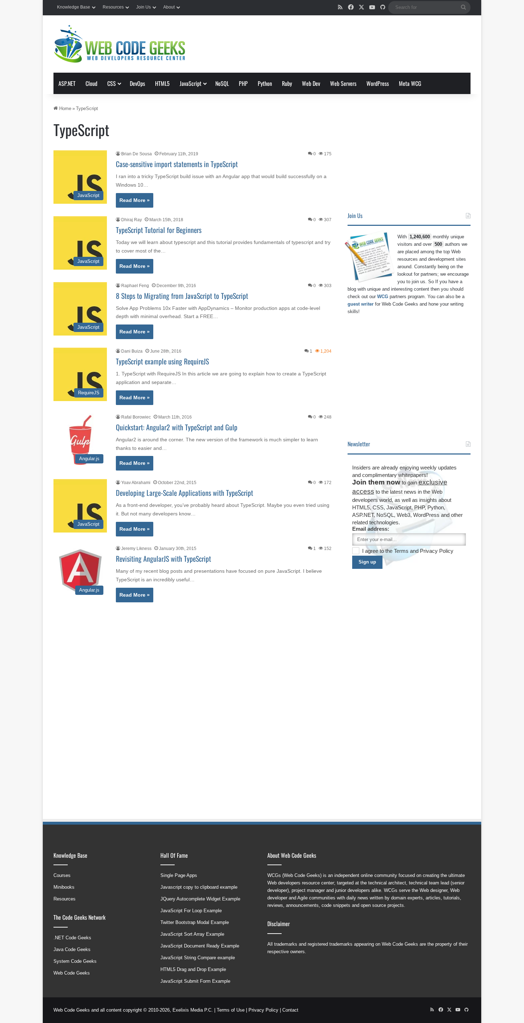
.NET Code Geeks (72, 937)
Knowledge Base (73, 7)
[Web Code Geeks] (119, 44)
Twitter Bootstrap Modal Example (194, 922)
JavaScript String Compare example (197, 957)
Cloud (91, 83)
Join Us (143, 7)
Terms (402, 551)
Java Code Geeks (72, 949)
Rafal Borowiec (136, 417)
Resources (113, 7)
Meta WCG (410, 83)
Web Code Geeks (71, 973)
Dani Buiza (132, 351)
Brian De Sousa (136, 153)
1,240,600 (420, 236)
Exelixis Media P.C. (193, 1010)
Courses (62, 875)
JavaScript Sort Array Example (192, 934)
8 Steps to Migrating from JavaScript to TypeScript (182, 295)
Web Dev (311, 83)
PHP (243, 83)
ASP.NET (67, 83)
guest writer (361, 304)
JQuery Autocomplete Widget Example (200, 899)
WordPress (377, 83)
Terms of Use (231, 1010)
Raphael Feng (135, 285)
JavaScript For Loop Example (191, 910)
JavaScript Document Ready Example (199, 946)
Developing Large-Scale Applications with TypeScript (184, 492)
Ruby (287, 83)
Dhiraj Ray (131, 219)
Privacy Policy (436, 551)
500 (438, 244)
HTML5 (162, 83)
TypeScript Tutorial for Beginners (158, 229)
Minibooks (64, 887)
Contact (290, 1010)
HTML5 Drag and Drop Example (193, 969)
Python (265, 83)
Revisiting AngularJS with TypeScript (163, 558)
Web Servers (343, 83)
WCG (382, 296)
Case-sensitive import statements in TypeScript (177, 164)
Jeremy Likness (136, 548)
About (169, 7)
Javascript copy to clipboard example (198, 887)
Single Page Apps (178, 875)
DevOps (137, 83)
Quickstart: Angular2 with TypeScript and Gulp (176, 427)
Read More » (134, 200)
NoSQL (222, 83)
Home (64, 108)
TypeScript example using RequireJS (162, 361)
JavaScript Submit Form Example (195, 981)
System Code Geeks (75, 961)
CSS (111, 83)
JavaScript (190, 83)
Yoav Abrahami (135, 482)
